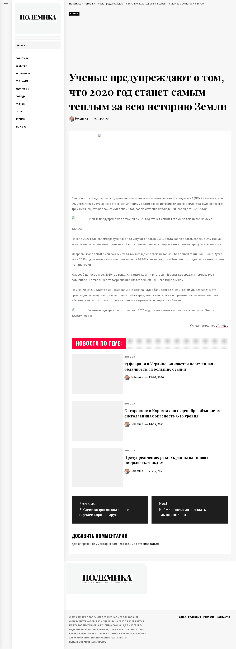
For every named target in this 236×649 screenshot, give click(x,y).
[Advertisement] (150, 43)
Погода (21, 96)
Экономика (23, 73)
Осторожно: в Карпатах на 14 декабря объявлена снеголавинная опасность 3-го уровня (172, 413)
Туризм (20, 119)
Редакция (194, 617)
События (21, 65)
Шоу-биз (21, 126)
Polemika (81, 118)
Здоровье (22, 88)
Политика (22, 58)
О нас (182, 617)
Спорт (20, 111)
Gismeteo (222, 325)
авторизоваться (147, 544)
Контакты (223, 617)
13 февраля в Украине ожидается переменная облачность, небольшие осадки (168, 366)
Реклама (208, 617)
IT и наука (22, 81)
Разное (20, 103)
